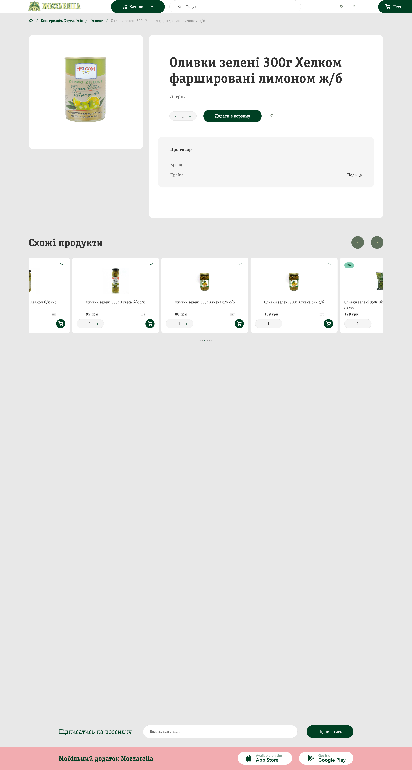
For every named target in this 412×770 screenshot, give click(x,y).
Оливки (97, 20)
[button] (200, 340)
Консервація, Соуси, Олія (62, 20)
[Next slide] (377, 242)
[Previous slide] (357, 242)
